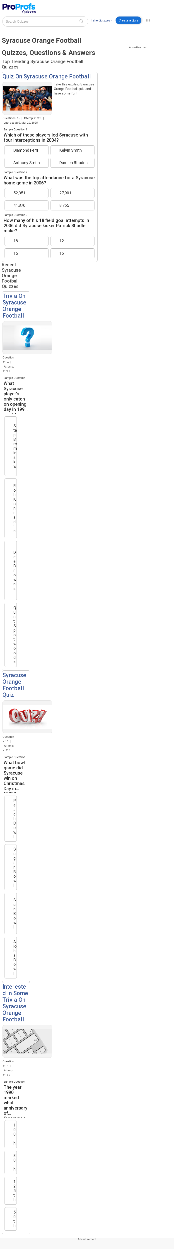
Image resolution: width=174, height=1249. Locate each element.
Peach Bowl (15, 818)
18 (15, 241)
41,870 (19, 205)
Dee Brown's (15, 570)
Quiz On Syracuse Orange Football (46, 76)
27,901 (65, 193)
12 (61, 241)
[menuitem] (102, 21)
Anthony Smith (26, 162)
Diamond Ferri (25, 150)
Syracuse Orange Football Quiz (14, 685)
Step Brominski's (15, 446)
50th (14, 1219)
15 (15, 253)
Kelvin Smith (70, 150)
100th (14, 1134)
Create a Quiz (128, 20)
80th (14, 1162)
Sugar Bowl (15, 867)
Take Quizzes (100, 20)
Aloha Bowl (15, 958)
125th (14, 1190)
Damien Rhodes (73, 162)
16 (61, 253)
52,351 (19, 193)
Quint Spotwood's (15, 635)
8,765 (64, 205)
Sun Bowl (15, 913)
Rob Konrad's (14, 508)
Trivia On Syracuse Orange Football (14, 306)
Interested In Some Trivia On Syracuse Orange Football (15, 1003)
